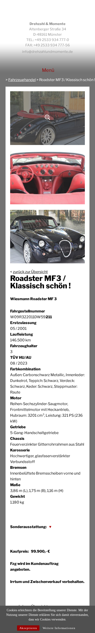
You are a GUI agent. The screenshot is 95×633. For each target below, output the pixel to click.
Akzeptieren (28, 628)
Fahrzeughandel (22, 80)
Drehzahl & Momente (48, 10)
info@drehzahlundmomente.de (47, 52)
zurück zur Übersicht (30, 272)
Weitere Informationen (59, 628)
